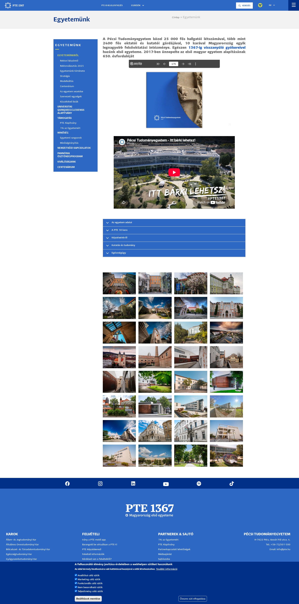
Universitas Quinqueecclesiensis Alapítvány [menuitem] (70, 110)
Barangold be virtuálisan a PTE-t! (99, 545)
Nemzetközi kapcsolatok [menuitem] (74, 148)
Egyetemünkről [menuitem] (68, 55)
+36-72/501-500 (280, 545)
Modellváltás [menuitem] (66, 81)
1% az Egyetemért (168, 540)
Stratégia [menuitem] (65, 76)
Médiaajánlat (165, 554)
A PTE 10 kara (119, 230)
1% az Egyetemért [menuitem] (70, 128)
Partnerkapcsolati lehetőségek (174, 549)
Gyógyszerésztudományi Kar (21, 559)
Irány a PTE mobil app (94, 540)
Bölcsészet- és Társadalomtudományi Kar (28, 549)
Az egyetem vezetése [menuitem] (71, 92)
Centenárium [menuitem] (67, 86)
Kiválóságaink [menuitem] (66, 162)
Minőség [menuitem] (62, 133)
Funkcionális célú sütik (90, 583)
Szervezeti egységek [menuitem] (71, 97)
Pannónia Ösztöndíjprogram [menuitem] (70, 155)
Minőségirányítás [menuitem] (69, 143)
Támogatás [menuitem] (64, 118)
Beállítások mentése (88, 598)
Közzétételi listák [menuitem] (69, 102)
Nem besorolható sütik (90, 587)
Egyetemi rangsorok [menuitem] (71, 138)
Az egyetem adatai (122, 222)
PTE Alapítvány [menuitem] (68, 123)
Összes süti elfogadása (192, 598)
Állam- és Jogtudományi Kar (21, 540)
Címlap (175, 17)
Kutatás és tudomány (123, 245)
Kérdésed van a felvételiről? (97, 559)
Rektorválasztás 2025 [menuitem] (72, 66)
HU (270, 5)
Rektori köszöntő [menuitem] (69, 61)
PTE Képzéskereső (91, 549)
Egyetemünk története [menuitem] (72, 71)
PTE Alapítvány (166, 545)
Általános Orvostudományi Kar (22, 545)
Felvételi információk (93, 554)
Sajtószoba (164, 559)
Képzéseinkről (119, 238)
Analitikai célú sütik (88, 575)
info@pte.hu (283, 549)
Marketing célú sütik (89, 579)
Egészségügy (119, 253)
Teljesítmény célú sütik (90, 591)
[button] (138, 5)
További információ (166, 569)
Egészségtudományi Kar (19, 554)
